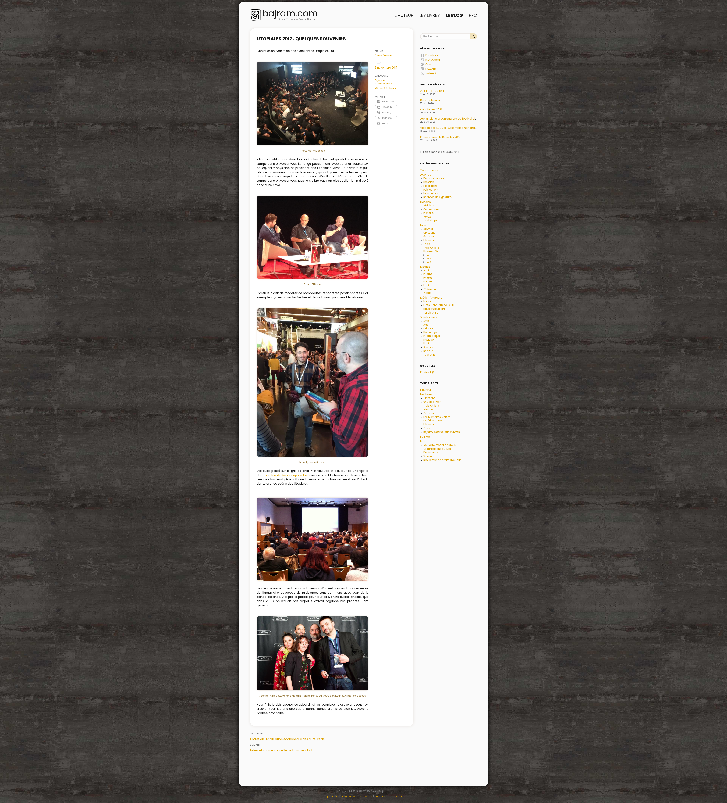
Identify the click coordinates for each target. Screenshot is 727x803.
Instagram (432, 60)
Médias (425, 267)
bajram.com (290, 13)
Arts (425, 325)
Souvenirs (429, 355)
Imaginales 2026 (431, 109)
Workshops (430, 220)
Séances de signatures (438, 197)
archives (379, 796)
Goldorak (429, 236)
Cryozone (429, 233)
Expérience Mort (433, 420)
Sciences (429, 347)
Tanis (426, 244)
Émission (428, 182)
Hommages (430, 332)
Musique (428, 340)
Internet (428, 274)
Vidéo (427, 293)
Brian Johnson (430, 100)
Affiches (428, 205)
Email (385, 123)
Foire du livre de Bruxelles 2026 (440, 137)
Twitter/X (387, 118)
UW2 (428, 258)
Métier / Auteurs (385, 88)
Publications (431, 190)
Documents (430, 452)
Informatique (431, 336)
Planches (429, 213)
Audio (427, 270)
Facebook (388, 101)
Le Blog (454, 15)
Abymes (428, 229)
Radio (427, 285)
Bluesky (386, 112)
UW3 (428, 262)
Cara (428, 64)
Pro (473, 15)
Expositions (430, 186)
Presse (427, 281)
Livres (424, 225)
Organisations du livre (437, 449)
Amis (426, 321)
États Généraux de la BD (438, 305)
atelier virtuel (395, 796)
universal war (349, 796)
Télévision (429, 289)
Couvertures (431, 209)
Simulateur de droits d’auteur (442, 460)
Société (428, 351)
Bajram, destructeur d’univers (442, 432)
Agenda (380, 80)
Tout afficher (429, 170)
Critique (428, 328)
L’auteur (404, 15)
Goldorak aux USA (432, 91)
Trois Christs (431, 248)
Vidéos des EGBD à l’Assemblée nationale (448, 128)
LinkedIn (387, 107)
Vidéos (427, 456)
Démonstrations (433, 178)
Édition (427, 301)
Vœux (427, 217)
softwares (366, 796)
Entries (427, 372)
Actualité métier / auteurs (440, 445)
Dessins (425, 202)
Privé (426, 343)
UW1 (428, 255)
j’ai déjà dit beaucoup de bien (287, 475)
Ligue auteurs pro (434, 309)
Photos (427, 278)
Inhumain (429, 240)
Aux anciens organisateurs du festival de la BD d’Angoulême (461, 118)
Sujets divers (428, 317)
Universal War (432, 251)
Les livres (429, 15)
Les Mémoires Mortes (436, 417)
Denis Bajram (383, 55)
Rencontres (385, 83)
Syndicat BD (430, 312)
